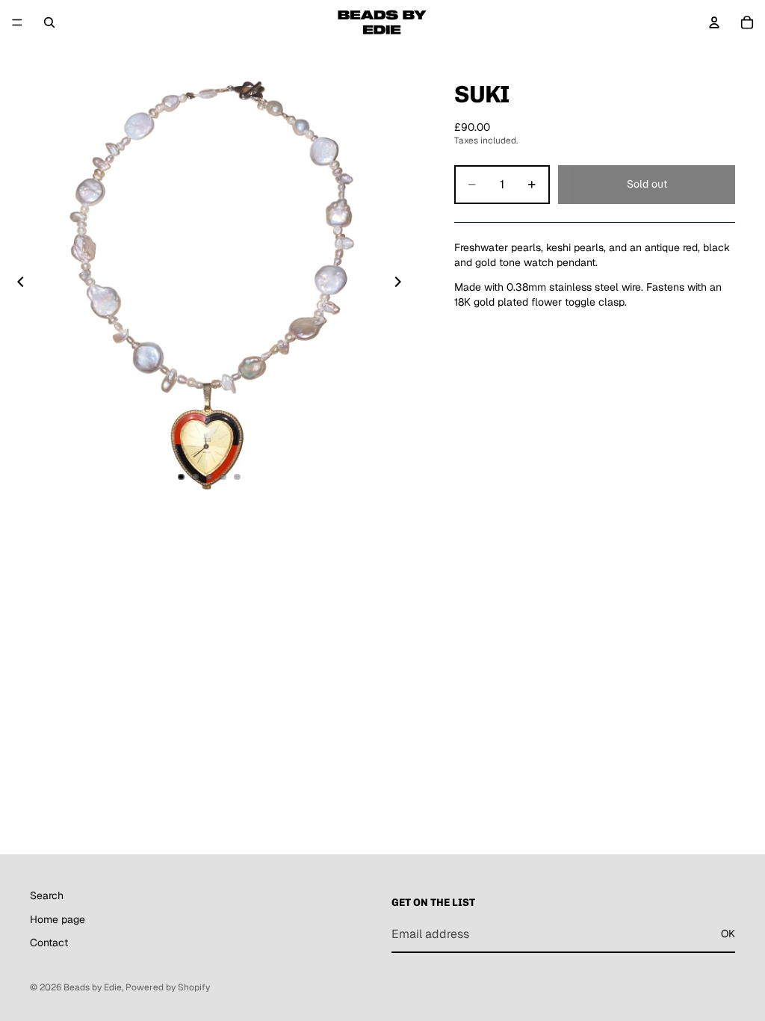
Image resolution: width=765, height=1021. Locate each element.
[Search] (49, 22)
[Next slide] (401, 284)
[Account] (714, 22)
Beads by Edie (93, 987)
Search (47, 895)
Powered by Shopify (168, 987)
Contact (49, 942)
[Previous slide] (16, 284)
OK (728, 933)
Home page (57, 918)
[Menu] (17, 22)
